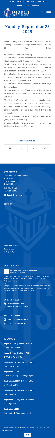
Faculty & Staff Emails (15, 195)
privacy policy (7, 430)
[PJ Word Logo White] (22, 13)
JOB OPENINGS (33, 6)
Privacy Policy (9, 252)
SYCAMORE (42, 2)
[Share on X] (33, 148)
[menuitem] (16, 2)
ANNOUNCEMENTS (16, 2)
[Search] (41, 13)
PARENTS (20, 6)
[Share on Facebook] (22, 148)
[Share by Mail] (10, 148)
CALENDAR (31, 2)
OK (27, 435)
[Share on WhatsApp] (45, 148)
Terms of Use (9, 249)
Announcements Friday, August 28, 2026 (23, 270)
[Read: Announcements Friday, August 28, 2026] (6, 271)
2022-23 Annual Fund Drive (17, 324)
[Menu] (47, 13)
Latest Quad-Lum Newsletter (17, 319)
